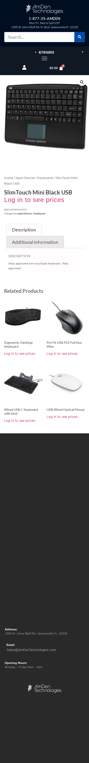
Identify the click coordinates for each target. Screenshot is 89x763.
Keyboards (45, 178)
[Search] (79, 37)
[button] (44, 58)
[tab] (24, 230)
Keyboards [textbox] (44, 52)
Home (8, 178)
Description (24, 229)
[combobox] (44, 52)
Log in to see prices (34, 199)
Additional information (35, 242)
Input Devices (25, 178)
